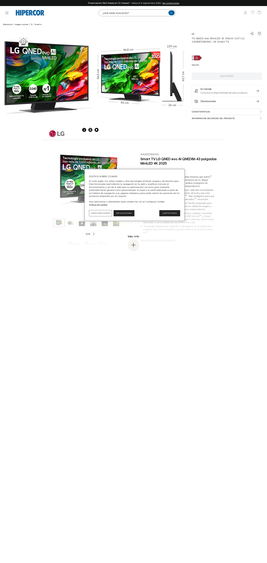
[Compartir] (252, 33)
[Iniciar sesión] (246, 13)
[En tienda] (257, 91)
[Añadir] (259, 33)
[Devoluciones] (257, 101)
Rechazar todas (124, 213)
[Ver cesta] (260, 13)
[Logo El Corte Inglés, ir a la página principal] (30, 13)
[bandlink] (170, 3)
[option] (46, 76)
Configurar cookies (100, 213)
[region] (134, 195)
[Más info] (133, 245)
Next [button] (95, 234)
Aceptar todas (170, 213)
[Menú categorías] (7, 13)
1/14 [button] (88, 234)
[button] (24, 41)
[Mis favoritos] (253, 13)
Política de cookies (98, 204)
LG (193, 34)
